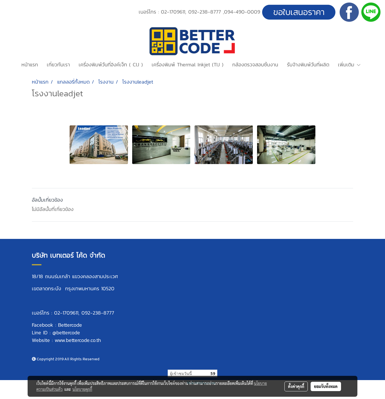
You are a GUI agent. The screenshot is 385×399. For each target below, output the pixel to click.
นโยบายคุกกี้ (82, 389)
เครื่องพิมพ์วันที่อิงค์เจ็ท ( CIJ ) (111, 64)
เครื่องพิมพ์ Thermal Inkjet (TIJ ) (188, 64)
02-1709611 (173, 12)
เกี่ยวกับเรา (58, 64)
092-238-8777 (204, 12)
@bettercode (66, 332)
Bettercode (70, 325)
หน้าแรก (29, 64)
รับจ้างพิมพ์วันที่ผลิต (308, 64)
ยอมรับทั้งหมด (326, 386)
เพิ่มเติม (347, 64)
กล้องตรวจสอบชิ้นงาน (255, 64)
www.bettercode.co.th (78, 340)
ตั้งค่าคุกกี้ (296, 386)
